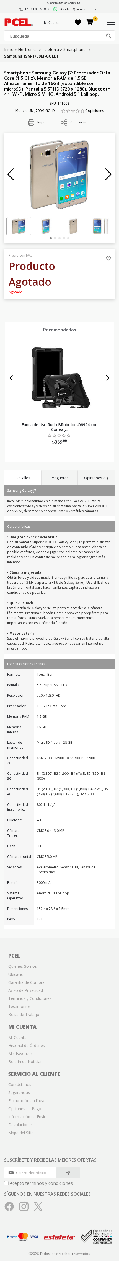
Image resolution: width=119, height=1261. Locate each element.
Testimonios (19, 1006)
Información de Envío (27, 1116)
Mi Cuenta (52, 22)
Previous (11, 378)
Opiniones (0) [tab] (96, 477)
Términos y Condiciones (29, 998)
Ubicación (17, 974)
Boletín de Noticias (25, 1061)
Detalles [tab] (22, 477)
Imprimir (44, 122)
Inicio (9, 49)
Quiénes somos (84, 9)
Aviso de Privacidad (25, 990)
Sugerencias (19, 1092)
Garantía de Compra (26, 982)
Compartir (78, 122)
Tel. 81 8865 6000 (37, 9)
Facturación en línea (26, 1100)
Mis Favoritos (20, 1053)
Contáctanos (19, 1084)
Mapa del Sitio (21, 1132)
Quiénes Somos (22, 966)
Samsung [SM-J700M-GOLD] (31, 56)
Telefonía (50, 49)
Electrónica (28, 49)
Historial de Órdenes (26, 1045)
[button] (10, 174)
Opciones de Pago (24, 1108)
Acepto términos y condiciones (41, 1183)
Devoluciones (20, 1124)
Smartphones (75, 49)
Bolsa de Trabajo (23, 1014)
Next (108, 378)
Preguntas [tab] (59, 477)
